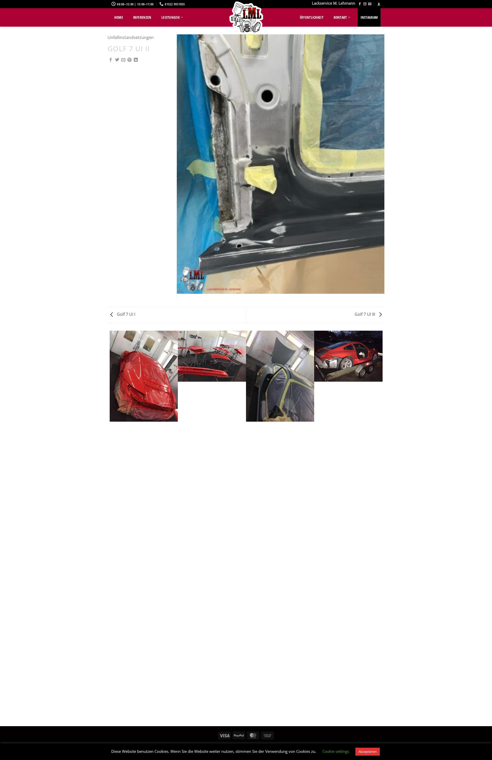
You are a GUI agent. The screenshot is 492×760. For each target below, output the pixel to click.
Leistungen (170, 17)
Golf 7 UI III (365, 314)
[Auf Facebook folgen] (359, 4)
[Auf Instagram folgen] (364, 4)
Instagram (369, 17)
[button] (379, 4)
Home (118, 17)
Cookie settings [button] (335, 751)
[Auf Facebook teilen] (111, 60)
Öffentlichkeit (311, 17)
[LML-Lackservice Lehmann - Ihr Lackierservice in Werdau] (246, 18)
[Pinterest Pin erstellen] (129, 60)
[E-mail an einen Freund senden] (123, 60)
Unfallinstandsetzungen (131, 37)
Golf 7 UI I (125, 314)
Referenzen (142, 17)
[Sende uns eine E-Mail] (369, 4)
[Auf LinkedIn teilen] (136, 60)
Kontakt (340, 17)
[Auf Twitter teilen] (117, 60)
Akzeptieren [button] (367, 751)
